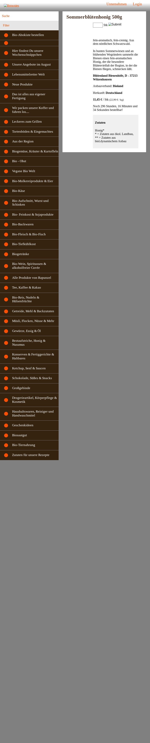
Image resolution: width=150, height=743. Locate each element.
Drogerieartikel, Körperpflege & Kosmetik (34, 400)
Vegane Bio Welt (23, 171)
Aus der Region (23, 141)
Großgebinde (21, 388)
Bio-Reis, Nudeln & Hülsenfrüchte (25, 299)
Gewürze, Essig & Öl (26, 331)
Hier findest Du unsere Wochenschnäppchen (27, 53)
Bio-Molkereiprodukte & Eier (32, 181)
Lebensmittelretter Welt (28, 74)
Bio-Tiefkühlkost (24, 244)
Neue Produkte (22, 84)
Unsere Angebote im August (31, 64)
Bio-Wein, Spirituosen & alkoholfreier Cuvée (29, 266)
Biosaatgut (19, 435)
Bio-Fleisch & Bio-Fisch (29, 234)
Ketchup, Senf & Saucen (29, 368)
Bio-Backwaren (23, 224)
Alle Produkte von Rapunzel (31, 278)
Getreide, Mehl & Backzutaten (33, 311)
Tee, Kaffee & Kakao (26, 287)
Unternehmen (116, 4)
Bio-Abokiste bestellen (28, 35)
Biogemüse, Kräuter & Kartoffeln (35, 151)
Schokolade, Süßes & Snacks (32, 378)
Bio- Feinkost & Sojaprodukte (33, 214)
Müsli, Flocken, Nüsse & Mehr (33, 321)
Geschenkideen (22, 425)
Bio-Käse (18, 191)
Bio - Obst (19, 161)
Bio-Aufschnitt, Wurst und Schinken (30, 203)
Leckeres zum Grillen (27, 121)
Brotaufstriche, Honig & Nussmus (29, 342)
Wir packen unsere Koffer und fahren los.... (33, 110)
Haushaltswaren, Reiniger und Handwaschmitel (33, 413)
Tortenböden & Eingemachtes (32, 131)
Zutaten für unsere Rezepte (30, 455)
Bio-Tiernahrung (23, 445)
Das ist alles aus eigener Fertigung (28, 96)
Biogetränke (20, 254)
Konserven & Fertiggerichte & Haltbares (33, 356)
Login (137, 4)
